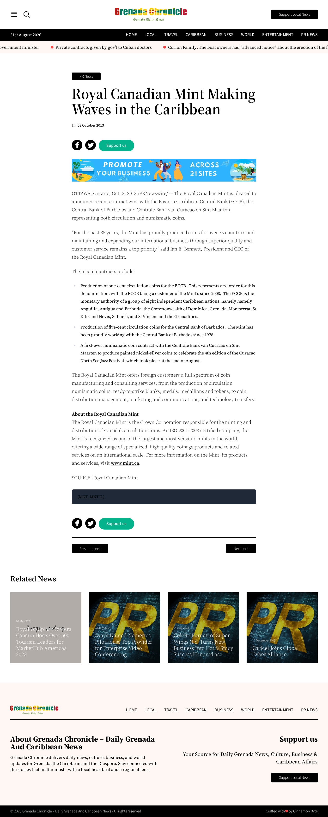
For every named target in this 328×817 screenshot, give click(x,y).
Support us (116, 145)
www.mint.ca (125, 463)
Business (223, 35)
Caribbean (196, 35)
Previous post (90, 548)
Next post (241, 548)
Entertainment (277, 35)
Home (131, 35)
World (248, 35)
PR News (309, 35)
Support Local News (294, 14)
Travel (171, 35)
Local (151, 35)
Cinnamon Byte (305, 811)
